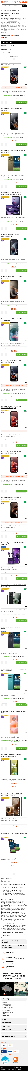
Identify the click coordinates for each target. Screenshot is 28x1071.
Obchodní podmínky (7, 1005)
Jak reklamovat (6, 1010)
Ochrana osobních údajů (8, 1013)
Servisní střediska (7, 1009)
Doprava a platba (7, 1004)
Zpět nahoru (4, 937)
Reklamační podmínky (8, 1007)
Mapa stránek (6, 1015)
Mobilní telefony (7, 10)
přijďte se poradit (10, 968)
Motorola (14, 10)
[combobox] (13, 52)
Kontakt (5, 1002)
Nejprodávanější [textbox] (6, 52)
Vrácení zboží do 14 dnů (8, 1012)
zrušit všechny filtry (6, 49)
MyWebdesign (18, 1069)
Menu (25, 1)
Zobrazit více (4, 32)
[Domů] (1, 10)
